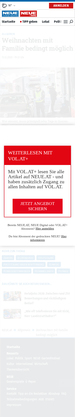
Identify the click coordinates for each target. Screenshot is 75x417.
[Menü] (66, 21)
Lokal (45, 22)
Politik (58, 22)
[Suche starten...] (71, 21)
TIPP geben (29, 22)
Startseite (8, 22)
